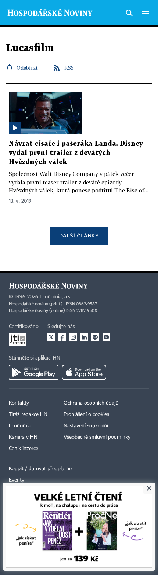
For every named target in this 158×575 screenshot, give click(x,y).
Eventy (16, 480)
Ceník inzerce (23, 448)
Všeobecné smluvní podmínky (97, 437)
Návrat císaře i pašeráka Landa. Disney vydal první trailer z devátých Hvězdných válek (76, 153)
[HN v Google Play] (33, 372)
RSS (69, 67)
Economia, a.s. (55, 296)
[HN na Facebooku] (62, 337)
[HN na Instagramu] (73, 337)
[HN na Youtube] (106, 337)
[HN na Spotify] (95, 337)
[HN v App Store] (84, 372)
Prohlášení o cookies (86, 414)
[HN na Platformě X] (51, 337)
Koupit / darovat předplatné (40, 468)
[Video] (15, 128)
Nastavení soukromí (86, 425)
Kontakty (19, 403)
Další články (78, 235)
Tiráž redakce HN (28, 414)
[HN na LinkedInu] (84, 337)
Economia (20, 425)
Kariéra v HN (23, 437)
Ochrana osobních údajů (91, 403)
